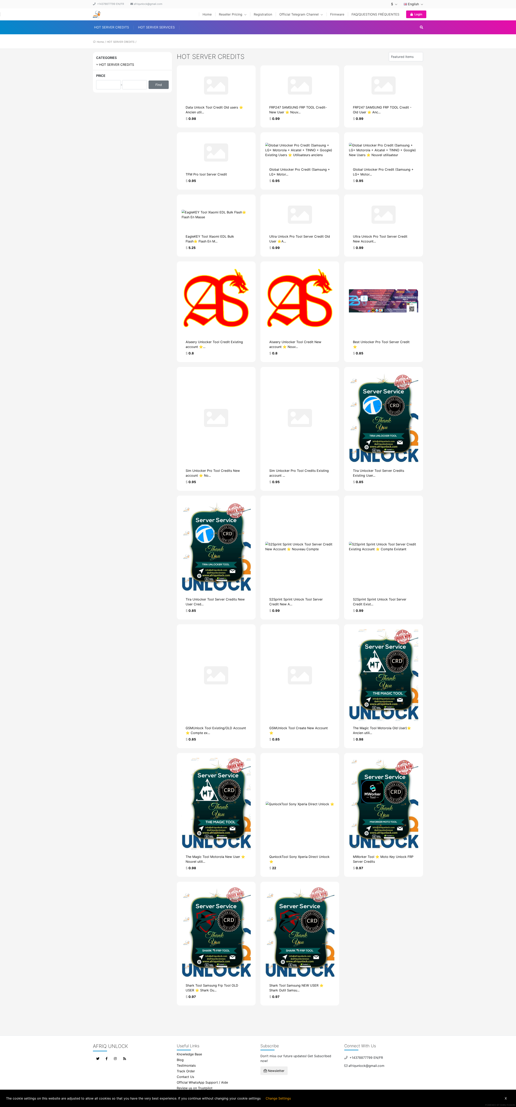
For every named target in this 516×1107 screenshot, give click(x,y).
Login (418, 14)
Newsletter (275, 1071)
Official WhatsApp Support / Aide (202, 1082)
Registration (263, 14)
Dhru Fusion (507, 1105)
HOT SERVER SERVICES (156, 27)
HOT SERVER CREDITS (111, 27)
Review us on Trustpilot (194, 1088)
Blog (180, 1060)
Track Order (186, 1071)
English (413, 4)
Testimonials (186, 1065)
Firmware (337, 14)
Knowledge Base (189, 1054)
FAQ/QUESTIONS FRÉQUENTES (375, 14)
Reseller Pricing (231, 14)
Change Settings (278, 1098)
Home (207, 14)
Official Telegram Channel (299, 14)
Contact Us (185, 1077)
